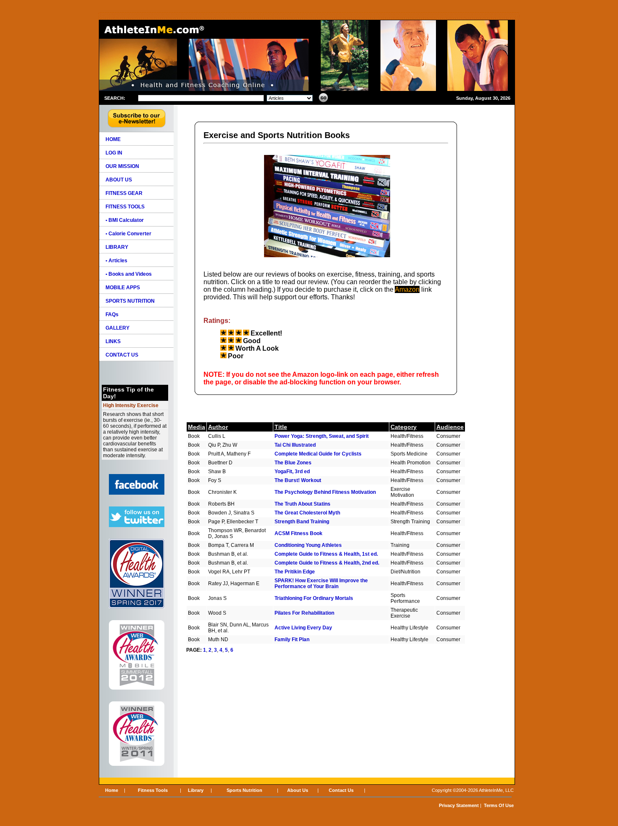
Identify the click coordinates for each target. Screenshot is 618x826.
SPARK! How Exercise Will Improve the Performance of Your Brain (321, 583)
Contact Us (341, 790)
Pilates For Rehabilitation (304, 613)
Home (111, 790)
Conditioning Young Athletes (308, 545)
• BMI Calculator (125, 220)
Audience (450, 427)
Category (404, 427)
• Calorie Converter (128, 234)
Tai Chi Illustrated (295, 445)
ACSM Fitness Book (298, 533)
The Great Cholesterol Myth (307, 513)
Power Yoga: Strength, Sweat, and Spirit (322, 436)
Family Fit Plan (292, 639)
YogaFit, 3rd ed (292, 471)
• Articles (116, 261)
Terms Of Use (499, 805)
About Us (297, 790)
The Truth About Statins (302, 504)
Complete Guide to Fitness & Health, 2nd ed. (327, 563)
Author (218, 427)
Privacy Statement (459, 805)
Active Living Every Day (303, 628)
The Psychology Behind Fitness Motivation (325, 492)
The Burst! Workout (298, 480)
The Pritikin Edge (295, 572)
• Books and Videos (129, 274)
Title (281, 427)
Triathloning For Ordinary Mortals (314, 598)
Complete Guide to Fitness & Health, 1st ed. (326, 554)
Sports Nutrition (244, 790)
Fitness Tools (153, 790)
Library (195, 790)
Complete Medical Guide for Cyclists (318, 454)
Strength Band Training (302, 522)
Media (196, 427)
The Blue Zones (293, 463)
